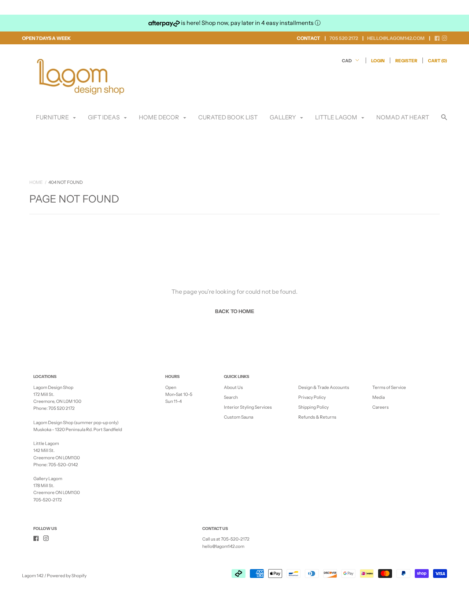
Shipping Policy (313, 407)
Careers (380, 407)
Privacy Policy (312, 397)
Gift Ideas (104, 117)
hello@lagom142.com (223, 546)
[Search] (444, 120)
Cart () (437, 60)
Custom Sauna (238, 417)
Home (36, 182)
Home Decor (159, 117)
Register (406, 60)
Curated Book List (228, 117)
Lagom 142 (33, 575)
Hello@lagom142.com (396, 38)
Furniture (53, 117)
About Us (233, 387)
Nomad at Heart (402, 117)
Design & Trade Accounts (323, 387)
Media (378, 397)
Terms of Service (389, 387)
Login (378, 60)
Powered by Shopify (66, 575)
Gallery (283, 117)
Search (231, 397)
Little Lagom (336, 117)
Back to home (234, 311)
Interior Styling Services (248, 407)
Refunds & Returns (317, 417)
